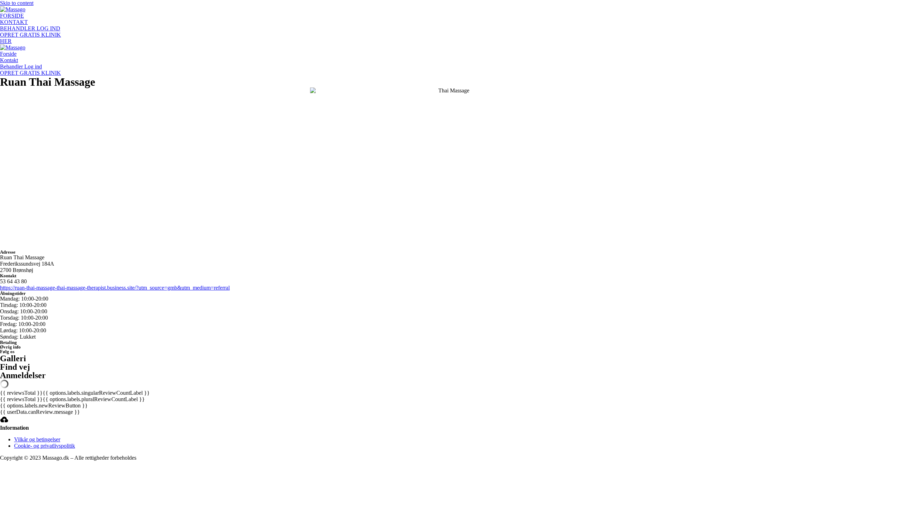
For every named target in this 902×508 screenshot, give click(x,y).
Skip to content (16, 3)
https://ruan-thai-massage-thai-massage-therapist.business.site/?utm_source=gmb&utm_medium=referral (115, 288)
